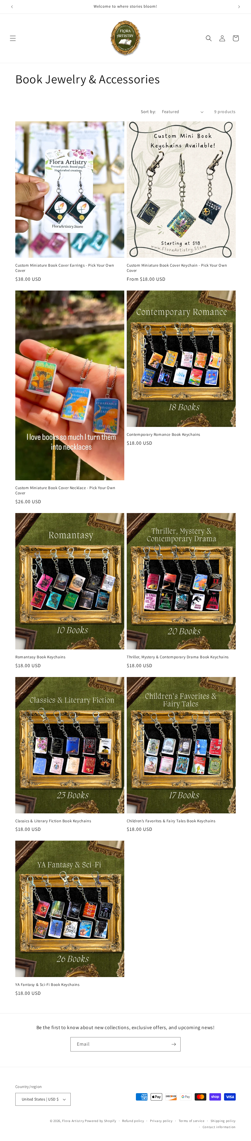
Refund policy (133, 1121)
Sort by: (148, 111)
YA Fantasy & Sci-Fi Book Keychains (47, 984)
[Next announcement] (239, 6)
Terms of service (191, 1121)
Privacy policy (161, 1121)
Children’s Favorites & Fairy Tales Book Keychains (171, 821)
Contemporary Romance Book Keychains (163, 434)
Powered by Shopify (100, 1121)
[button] (13, 38)
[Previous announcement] (12, 6)
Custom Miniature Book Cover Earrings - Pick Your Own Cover (64, 268)
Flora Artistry (73, 1121)
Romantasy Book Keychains (40, 657)
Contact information (219, 1127)
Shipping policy (223, 1121)
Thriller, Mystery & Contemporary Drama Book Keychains (178, 657)
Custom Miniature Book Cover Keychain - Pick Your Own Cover (177, 268)
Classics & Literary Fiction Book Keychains (53, 821)
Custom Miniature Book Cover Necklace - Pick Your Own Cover (65, 490)
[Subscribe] (173, 1044)
